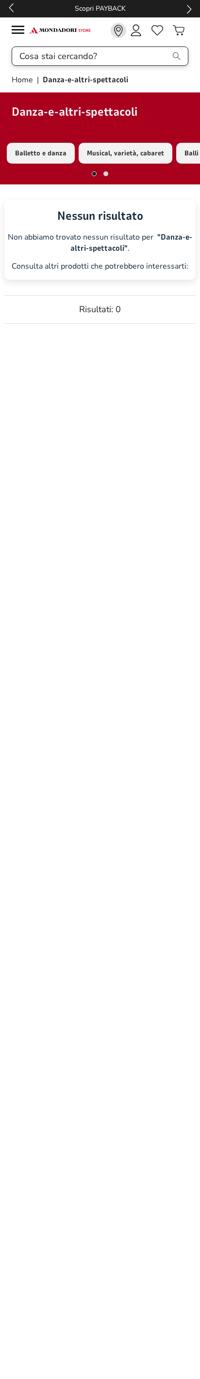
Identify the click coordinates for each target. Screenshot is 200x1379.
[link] (118, 30)
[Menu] (20, 31)
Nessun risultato (100, 216)
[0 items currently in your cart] (178, 30)
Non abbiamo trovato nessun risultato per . (100, 243)
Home (23, 80)
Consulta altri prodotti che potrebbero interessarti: (100, 266)
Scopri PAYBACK (100, 8)
